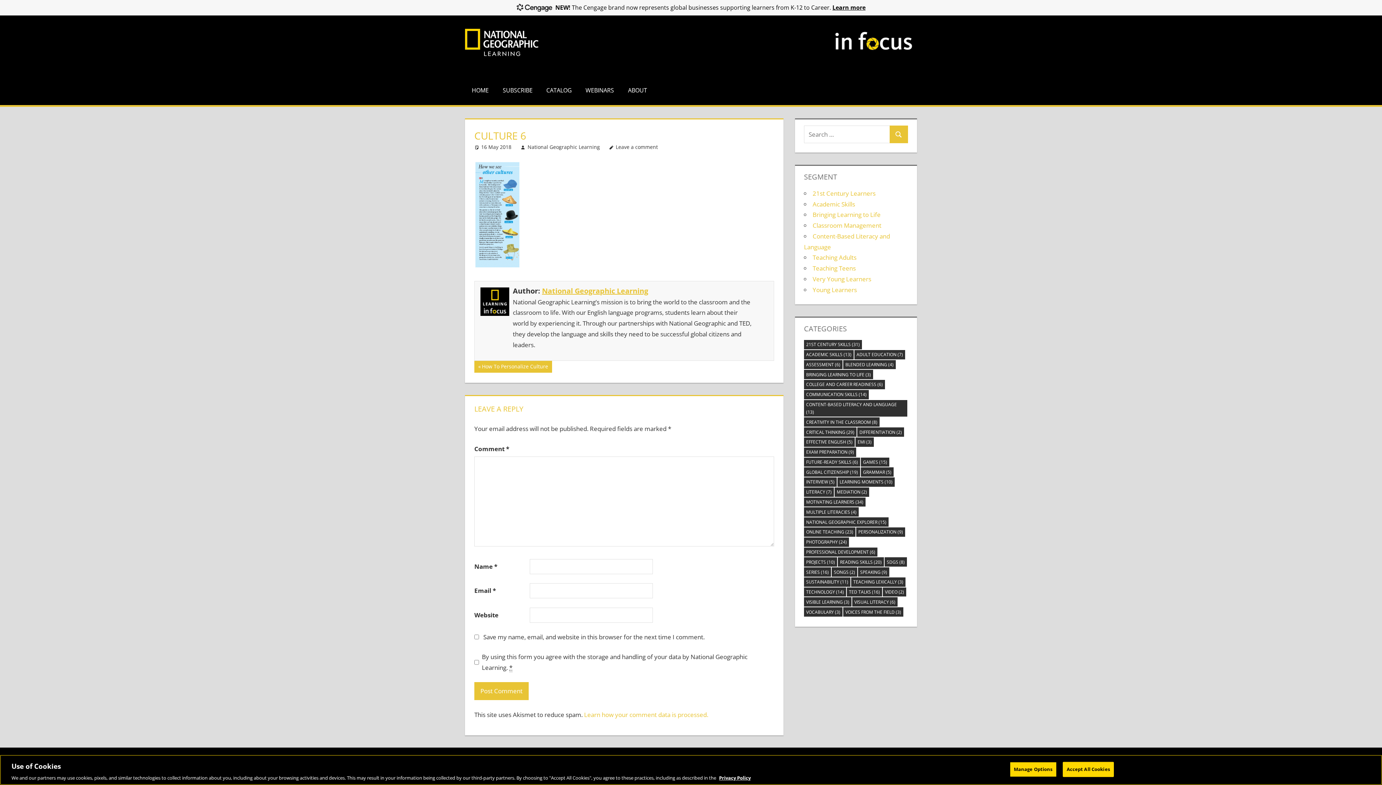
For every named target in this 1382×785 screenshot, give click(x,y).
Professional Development (840, 552)
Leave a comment (637, 147)
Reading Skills (861, 562)
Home (480, 90)
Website (486, 615)
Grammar (877, 472)
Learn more (849, 8)
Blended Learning (869, 365)
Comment (491, 449)
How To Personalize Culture (515, 368)
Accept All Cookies (1088, 769)
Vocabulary (823, 612)
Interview (820, 482)
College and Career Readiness (844, 384)
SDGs (896, 562)
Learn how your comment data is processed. (646, 715)
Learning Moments (866, 482)
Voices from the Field (873, 612)
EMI (865, 442)
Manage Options (1033, 769)
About (637, 90)
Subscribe (518, 90)
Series (817, 572)
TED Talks (864, 592)
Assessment (823, 365)
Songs (844, 572)
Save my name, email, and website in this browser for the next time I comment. (594, 637)
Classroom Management (847, 225)
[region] (691, 770)
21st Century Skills (833, 344)
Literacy (819, 492)
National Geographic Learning (564, 147)
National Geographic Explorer (846, 522)
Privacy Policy (735, 777)
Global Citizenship (832, 472)
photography (826, 542)
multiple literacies (831, 512)
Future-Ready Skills (832, 462)
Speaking (873, 572)
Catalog (559, 90)
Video (894, 592)
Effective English (829, 442)
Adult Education (880, 354)
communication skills (836, 394)
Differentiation (880, 432)
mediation (852, 492)
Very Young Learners (842, 279)
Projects (820, 562)
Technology (825, 592)
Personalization (880, 532)
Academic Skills (834, 204)
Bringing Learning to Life (847, 214)
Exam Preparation (830, 452)
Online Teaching (829, 532)
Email (485, 590)
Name (485, 566)
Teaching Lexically (878, 582)
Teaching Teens (834, 268)
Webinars (600, 90)
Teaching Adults (835, 257)
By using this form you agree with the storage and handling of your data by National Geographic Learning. (615, 662)
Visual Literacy (874, 602)
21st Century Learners (844, 193)
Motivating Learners (834, 502)
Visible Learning (827, 602)
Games (875, 462)
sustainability (827, 582)
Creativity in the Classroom (841, 422)
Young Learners (835, 290)
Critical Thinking (830, 432)
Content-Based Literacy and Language (851, 408)
